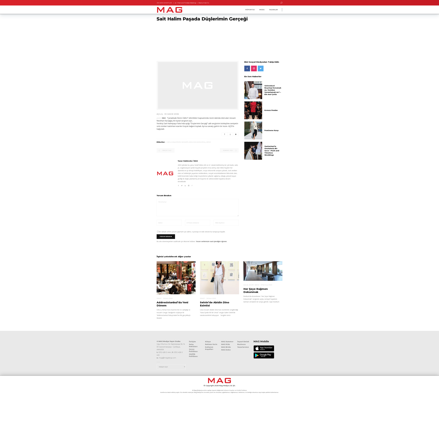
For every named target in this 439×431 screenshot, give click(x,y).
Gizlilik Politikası (193, 355)
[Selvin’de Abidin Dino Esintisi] (219, 277)
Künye (208, 342)
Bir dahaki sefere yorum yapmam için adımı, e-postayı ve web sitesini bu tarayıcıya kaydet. (192, 232)
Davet (251, 285)
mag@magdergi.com (167, 358)
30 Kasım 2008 (172, 114)
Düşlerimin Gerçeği (179, 142)
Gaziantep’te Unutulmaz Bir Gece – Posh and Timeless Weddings (271, 150)
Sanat (159, 298)
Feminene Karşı (271, 130)
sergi (208, 142)
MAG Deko (226, 350)
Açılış (160, 114)
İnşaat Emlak (243, 342)
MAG (164, 118)
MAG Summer (227, 342)
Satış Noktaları (193, 345)
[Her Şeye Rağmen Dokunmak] (262, 271)
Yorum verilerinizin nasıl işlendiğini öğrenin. (211, 241)
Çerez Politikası (193, 350)
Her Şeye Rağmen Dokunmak (255, 290)
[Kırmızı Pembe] (253, 110)
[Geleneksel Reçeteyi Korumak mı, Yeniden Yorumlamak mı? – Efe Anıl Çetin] (253, 90)
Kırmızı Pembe (271, 110)
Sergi (257, 285)
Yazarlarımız (243, 347)
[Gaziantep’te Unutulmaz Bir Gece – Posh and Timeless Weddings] (253, 150)
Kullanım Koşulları (209, 348)
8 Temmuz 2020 (266, 285)
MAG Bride (226, 347)
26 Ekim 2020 (168, 298)
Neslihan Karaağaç (197, 142)
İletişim (192, 342)
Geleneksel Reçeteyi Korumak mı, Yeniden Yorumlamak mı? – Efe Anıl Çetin (272, 90)
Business (241, 344)
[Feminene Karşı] (253, 130)
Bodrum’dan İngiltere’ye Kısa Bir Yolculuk (196, 3)
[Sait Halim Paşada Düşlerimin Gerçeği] (165, 173)
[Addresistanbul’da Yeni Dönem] (176, 277)
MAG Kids (225, 344)
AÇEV (168, 142)
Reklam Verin (211, 344)
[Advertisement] (68, 40)
